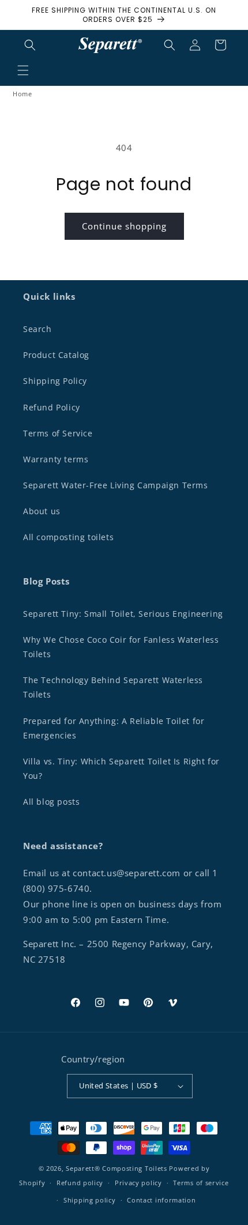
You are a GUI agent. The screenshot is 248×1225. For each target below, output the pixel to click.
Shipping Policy (55, 380)
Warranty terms (55, 459)
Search (37, 328)
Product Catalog (56, 354)
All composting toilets (68, 537)
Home (22, 93)
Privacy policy (138, 1182)
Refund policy (80, 1182)
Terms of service (200, 1182)
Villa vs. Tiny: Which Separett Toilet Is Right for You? (121, 768)
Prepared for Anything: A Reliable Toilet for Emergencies (113, 728)
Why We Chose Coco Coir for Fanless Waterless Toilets (121, 646)
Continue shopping (124, 226)
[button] (23, 70)
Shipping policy (89, 1200)
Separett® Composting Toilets (116, 1168)
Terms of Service (58, 433)
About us (42, 511)
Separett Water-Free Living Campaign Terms (115, 485)
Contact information (161, 1200)
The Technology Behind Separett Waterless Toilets (113, 687)
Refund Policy (51, 407)
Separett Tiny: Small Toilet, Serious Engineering (123, 613)
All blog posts (51, 801)
